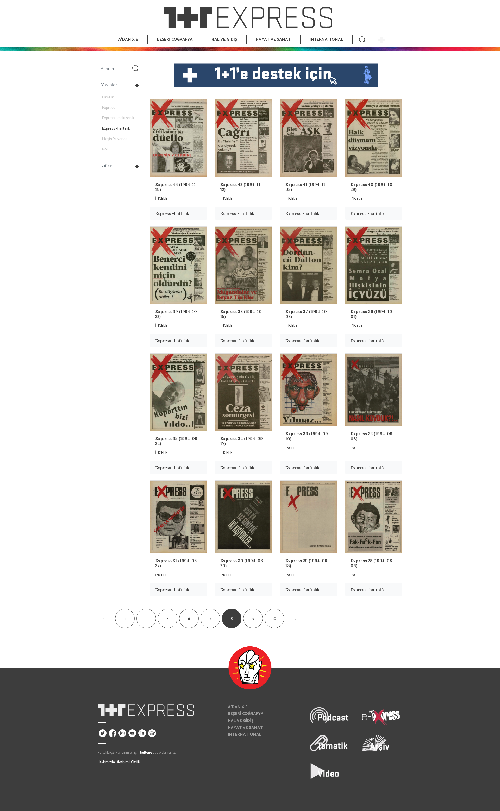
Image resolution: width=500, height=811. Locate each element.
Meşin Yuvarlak (114, 138)
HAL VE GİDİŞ (240, 720)
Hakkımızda (106, 762)
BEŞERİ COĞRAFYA (246, 713)
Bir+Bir (108, 97)
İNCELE (161, 199)
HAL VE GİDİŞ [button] (224, 39)
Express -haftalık (116, 128)
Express (108, 107)
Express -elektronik (118, 118)
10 (274, 618)
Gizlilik (135, 762)
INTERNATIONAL (326, 39)
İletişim (123, 762)
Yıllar (106, 165)
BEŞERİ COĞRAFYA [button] (175, 39)
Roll (105, 149)
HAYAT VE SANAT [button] (273, 39)
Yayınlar (109, 84)
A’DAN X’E (238, 707)
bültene (146, 753)
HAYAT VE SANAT (245, 727)
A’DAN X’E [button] (128, 39)
